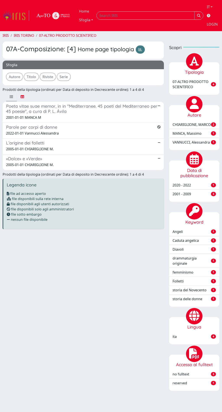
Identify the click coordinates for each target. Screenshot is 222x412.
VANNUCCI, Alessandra (193, 142)
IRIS (6, 35)
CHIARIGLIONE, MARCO (193, 124)
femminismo (193, 272)
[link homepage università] (53, 15)
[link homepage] (16, 15)
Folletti (193, 281)
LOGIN (212, 24)
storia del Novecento (193, 290)
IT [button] (208, 7)
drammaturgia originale (193, 261)
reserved (193, 383)
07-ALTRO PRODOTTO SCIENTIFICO (67, 35)
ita (193, 336)
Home (84, 11)
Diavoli (193, 249)
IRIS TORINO (24, 35)
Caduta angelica (193, 240)
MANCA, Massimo (193, 133)
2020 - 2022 (193, 185)
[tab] (11, 96)
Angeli (193, 231)
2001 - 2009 (193, 194)
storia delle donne (193, 299)
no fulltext (193, 374)
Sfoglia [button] (84, 20)
